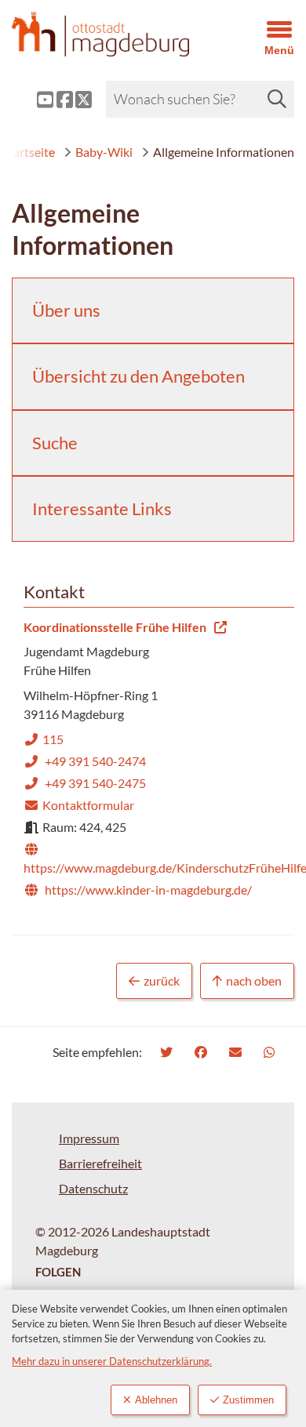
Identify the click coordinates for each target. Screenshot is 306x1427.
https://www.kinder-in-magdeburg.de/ (138, 889)
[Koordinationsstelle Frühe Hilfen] (153, 759)
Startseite (28, 151)
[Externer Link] (33, 99)
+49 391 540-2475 (85, 782)
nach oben (254, 980)
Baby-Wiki (104, 151)
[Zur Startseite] (115, 34)
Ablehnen (156, 1400)
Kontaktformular (79, 804)
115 (44, 739)
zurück (162, 980)
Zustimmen (248, 1400)
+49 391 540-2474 (85, 760)
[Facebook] (203, 1051)
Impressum (89, 1138)
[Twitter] (168, 1051)
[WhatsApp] (271, 1051)
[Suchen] (277, 98)
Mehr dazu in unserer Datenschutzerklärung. (112, 1361)
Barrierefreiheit (100, 1163)
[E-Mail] (237, 1051)
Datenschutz (93, 1188)
